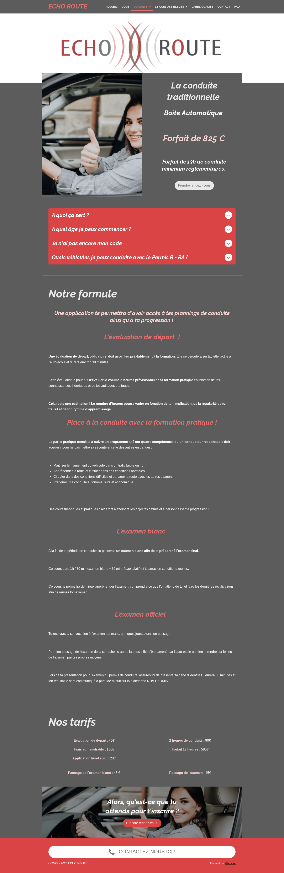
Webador (230, 863)
